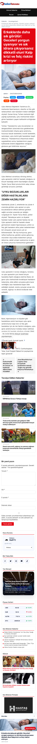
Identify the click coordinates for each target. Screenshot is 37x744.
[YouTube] (21, 561)
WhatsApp (29, 97)
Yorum (4, 471)
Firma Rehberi (26, 10)
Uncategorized (13, 21)
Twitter (13, 97)
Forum (11, 14)
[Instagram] (16, 561)
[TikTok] (27, 561)
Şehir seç (8, 543)
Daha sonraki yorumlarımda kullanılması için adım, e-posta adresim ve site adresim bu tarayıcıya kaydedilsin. (17, 518)
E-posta (5, 497)
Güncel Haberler (11, 10)
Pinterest (13, 101)
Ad (3, 490)
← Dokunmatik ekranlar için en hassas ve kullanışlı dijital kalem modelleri (8, 365)
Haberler (4, 21)
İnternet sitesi (6, 505)
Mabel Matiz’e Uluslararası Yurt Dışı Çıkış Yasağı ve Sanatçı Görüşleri (18, 633)
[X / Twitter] (10, 561)
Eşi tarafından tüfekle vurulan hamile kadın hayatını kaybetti (17, 636)
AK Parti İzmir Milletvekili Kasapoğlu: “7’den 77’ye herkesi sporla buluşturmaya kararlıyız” (19, 644)
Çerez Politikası (22, 14)
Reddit (6, 101)
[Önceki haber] (27, 574)
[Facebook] (5, 561)
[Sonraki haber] (31, 574)
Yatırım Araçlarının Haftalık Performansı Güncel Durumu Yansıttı (18, 640)
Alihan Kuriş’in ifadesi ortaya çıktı (14, 647)
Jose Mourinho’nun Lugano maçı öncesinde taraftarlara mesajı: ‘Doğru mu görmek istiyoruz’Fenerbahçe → (25, 365)
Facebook (20, 97)
